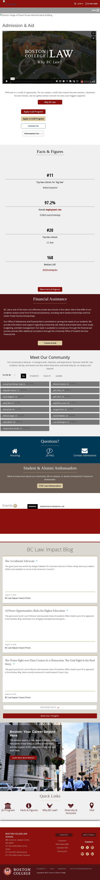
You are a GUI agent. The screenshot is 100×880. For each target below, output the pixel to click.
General (32, 506)
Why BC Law (50, 102)
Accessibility (41, 869)
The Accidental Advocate (20, 561)
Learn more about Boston (23, 758)
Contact (64, 835)
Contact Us (33, 126)
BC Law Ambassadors (51, 485)
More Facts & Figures (50, 289)
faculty (47, 376)
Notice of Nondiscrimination (81, 869)
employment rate (53, 209)
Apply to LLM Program (33, 118)
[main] (50, 422)
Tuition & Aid (50, 343)
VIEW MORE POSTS (48, 707)
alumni (59, 376)
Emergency (62, 869)
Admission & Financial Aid (52, 506)
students (34, 376)
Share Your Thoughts (50, 716)
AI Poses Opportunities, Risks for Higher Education (35, 610)
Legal (52, 869)
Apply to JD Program (33, 111)
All (23, 376)
